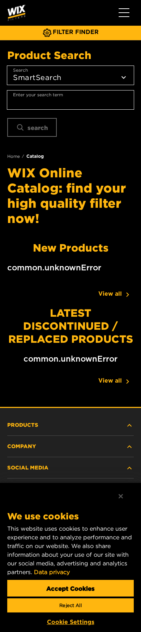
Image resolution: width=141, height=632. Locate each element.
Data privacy (52, 572)
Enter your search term (38, 94)
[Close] (121, 496)
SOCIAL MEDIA (27, 467)
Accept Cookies (70, 588)
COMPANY (21, 446)
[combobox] (70, 99)
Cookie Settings (70, 622)
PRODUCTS (22, 424)
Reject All (70, 605)
